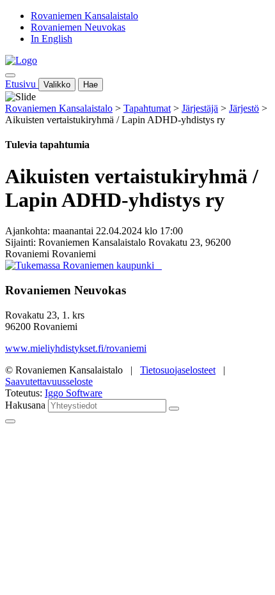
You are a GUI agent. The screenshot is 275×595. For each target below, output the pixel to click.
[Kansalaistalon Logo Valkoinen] (158, 265)
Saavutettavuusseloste (49, 381)
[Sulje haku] (10, 421)
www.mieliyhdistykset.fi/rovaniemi (75, 348)
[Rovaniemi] (81, 265)
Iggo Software (73, 393)
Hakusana (25, 405)
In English (51, 38)
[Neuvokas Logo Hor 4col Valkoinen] (160, 265)
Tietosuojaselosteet (178, 370)
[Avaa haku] (10, 75)
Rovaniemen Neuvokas (78, 27)
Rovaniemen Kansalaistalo (84, 15)
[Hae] (174, 408)
